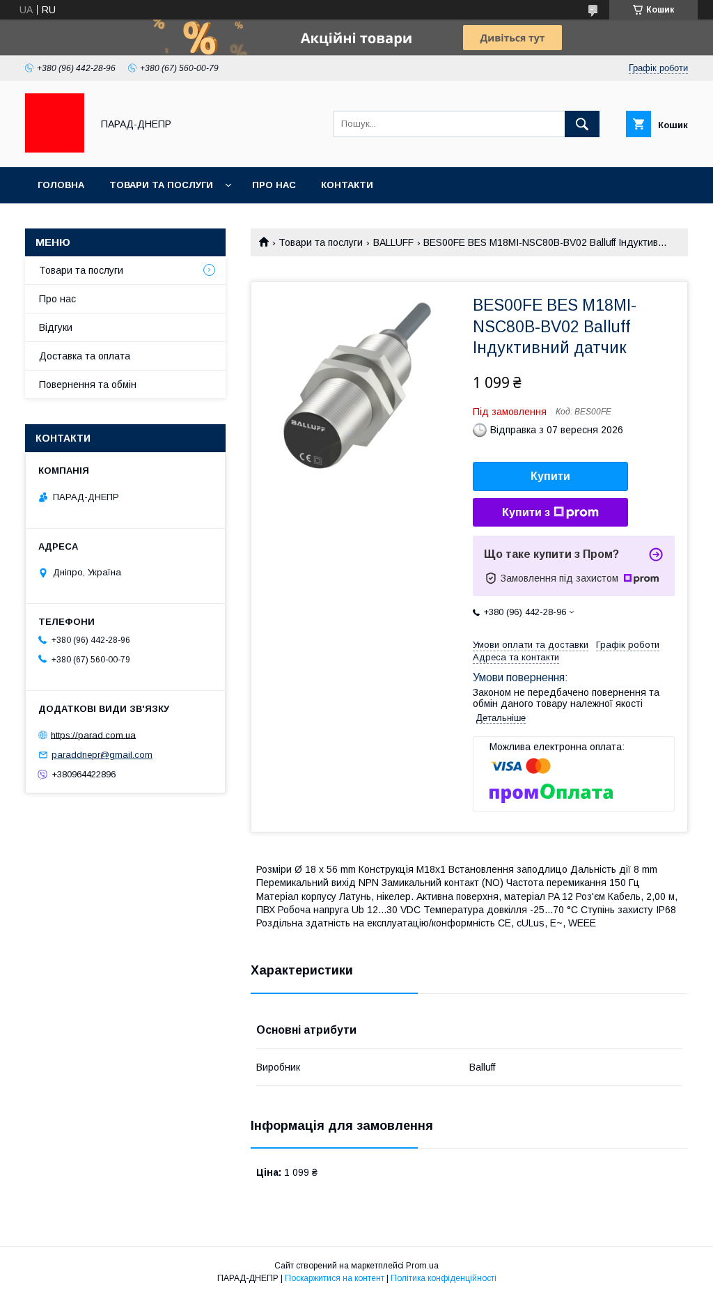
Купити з (526, 512)
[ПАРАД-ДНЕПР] (54, 149)
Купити (550, 476)
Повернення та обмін (87, 384)
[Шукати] (582, 124)
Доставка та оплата (84, 356)
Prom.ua (422, 1266)
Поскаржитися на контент (334, 1278)
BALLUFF (393, 242)
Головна (61, 185)
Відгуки (55, 327)
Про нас (274, 185)
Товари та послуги (161, 185)
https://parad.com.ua (93, 734)
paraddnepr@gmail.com (102, 755)
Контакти (347, 185)
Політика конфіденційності (443, 1278)
